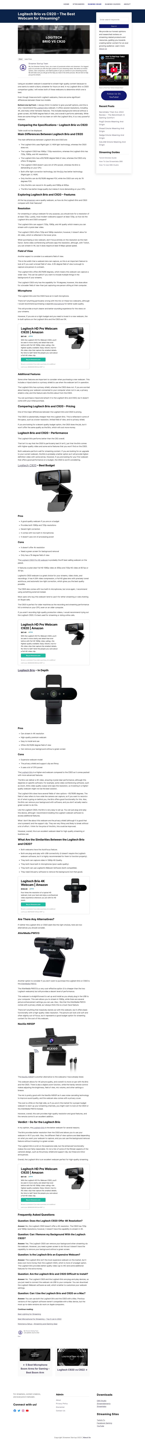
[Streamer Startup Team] (23, 67)
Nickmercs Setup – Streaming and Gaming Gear (38, 1324)
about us (103, 49)
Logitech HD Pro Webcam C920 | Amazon (39, 330)
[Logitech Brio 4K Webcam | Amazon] (75, 904)
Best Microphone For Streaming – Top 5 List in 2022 (39, 1319)
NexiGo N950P (27, 1077)
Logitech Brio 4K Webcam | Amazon (34, 883)
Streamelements (103, 1404)
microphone (58, 304)
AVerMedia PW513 (28, 984)
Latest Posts (28, 59)
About (20, 59)
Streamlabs (101, 1406)
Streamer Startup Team (38, 64)
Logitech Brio (42, 108)
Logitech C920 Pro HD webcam (34, 560)
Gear (19, 1336)
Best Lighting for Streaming (29, 1314)
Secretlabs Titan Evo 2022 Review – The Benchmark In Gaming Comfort (112, 115)
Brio (62, 172)
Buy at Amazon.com (33, 359)
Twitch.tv (101, 1420)
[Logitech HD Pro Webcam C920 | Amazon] (75, 352)
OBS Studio (101, 1401)
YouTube (100, 1426)
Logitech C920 (27, 465)
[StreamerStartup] (27, 4)
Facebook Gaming (104, 1423)
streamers (30, 200)
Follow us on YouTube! (114, 95)
